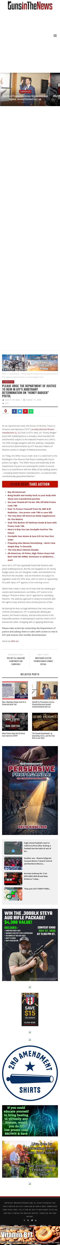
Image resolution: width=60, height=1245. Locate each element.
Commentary (25, 91)
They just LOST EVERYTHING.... (37, 888)
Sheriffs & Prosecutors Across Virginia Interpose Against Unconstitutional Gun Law (25, 97)
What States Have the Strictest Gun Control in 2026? (13, 734)
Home (4, 374)
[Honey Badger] (30, 484)
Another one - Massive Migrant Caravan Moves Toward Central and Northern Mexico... (38, 861)
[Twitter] (32, 1220)
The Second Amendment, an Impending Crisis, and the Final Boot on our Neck (43, 735)
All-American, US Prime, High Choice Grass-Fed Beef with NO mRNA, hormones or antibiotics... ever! (31, 556)
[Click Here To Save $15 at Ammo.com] (30, 1009)
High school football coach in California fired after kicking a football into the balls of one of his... (37, 846)
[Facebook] (24, 1220)
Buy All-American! (16, 492)
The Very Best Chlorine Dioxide (23, 549)
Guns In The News (12, 400)
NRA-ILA (15, 641)
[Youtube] (36, 1220)
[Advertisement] (30, 41)
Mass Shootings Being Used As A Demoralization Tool (14, 703)
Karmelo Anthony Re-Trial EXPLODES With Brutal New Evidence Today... (36, 876)
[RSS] (28, 1220)
